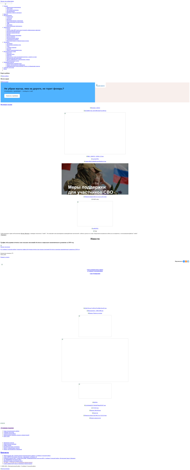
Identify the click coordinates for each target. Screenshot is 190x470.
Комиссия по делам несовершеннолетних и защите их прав (22, 56)
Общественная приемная (10, 444)
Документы (6, 42)
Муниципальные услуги (13, 60)
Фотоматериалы (11, 11)
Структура (9, 18)
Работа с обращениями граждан (12, 448)
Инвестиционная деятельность (14, 26)
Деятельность (7, 27)
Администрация (7, 428)
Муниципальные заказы (13, 38)
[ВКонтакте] (184, 261)
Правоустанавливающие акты (14, 50)
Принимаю (3, 235)
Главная (6, 6)
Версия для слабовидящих (7, 1)
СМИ (8, 23)
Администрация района (10, 433)
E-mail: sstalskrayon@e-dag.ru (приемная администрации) (18, 463)
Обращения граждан (9, 62)
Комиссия (9, 55)
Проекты (9, 48)
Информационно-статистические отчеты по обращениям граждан (23, 66)
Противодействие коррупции (14, 58)
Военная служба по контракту (14, 12)
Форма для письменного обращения (16, 65)
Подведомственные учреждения (15, 20)
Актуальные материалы (13, 10)
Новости (6, 14)
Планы (8, 28)
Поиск (5, 69)
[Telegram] (188, 261)
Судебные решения (11, 47)
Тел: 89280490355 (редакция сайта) (12, 459)
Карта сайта (10, 8)
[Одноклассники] (186, 261)
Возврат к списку (5, 257)
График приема (7, 445)
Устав (8, 46)
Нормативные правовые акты (14, 63)
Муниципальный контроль (13, 31)
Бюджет (8, 34)
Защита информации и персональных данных (18, 59)
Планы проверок (11, 36)
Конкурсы (9, 52)
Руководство (10, 16)
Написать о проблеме (12, 96)
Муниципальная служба (10, 51)
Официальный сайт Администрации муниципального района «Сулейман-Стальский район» (27, 455)
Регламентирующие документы (12, 446)
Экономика (9, 24)
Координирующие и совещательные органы (18, 40)
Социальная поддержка (12, 39)
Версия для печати (5, 247)
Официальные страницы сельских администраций (16, 435)
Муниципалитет (8, 15)
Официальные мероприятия (14, 7)
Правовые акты (10, 54)
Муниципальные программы (14, 35)
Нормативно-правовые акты (14, 44)
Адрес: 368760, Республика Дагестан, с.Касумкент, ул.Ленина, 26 (20, 457)
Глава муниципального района (11, 431)
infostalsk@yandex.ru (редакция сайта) (13, 461)
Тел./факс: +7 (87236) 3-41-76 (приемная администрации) (18, 462)
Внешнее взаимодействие (13, 32)
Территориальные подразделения (15, 22)
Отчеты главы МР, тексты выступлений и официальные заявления (23, 30)
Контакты (9, 19)
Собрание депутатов (9, 67)
